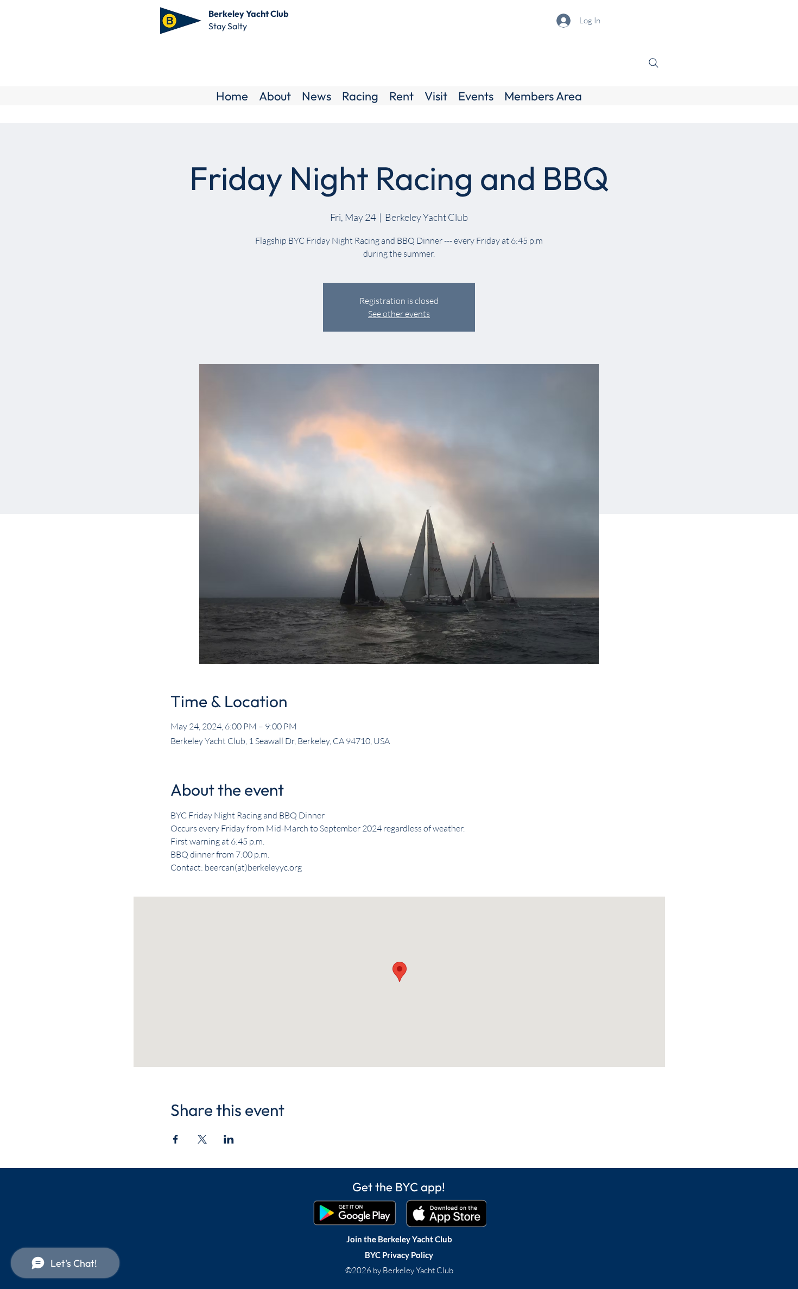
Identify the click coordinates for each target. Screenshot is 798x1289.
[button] (275, 96)
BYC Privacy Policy (399, 1255)
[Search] (653, 63)
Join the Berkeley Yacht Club (399, 1239)
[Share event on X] (202, 1139)
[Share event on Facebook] (175, 1139)
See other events (399, 313)
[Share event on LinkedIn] (229, 1139)
